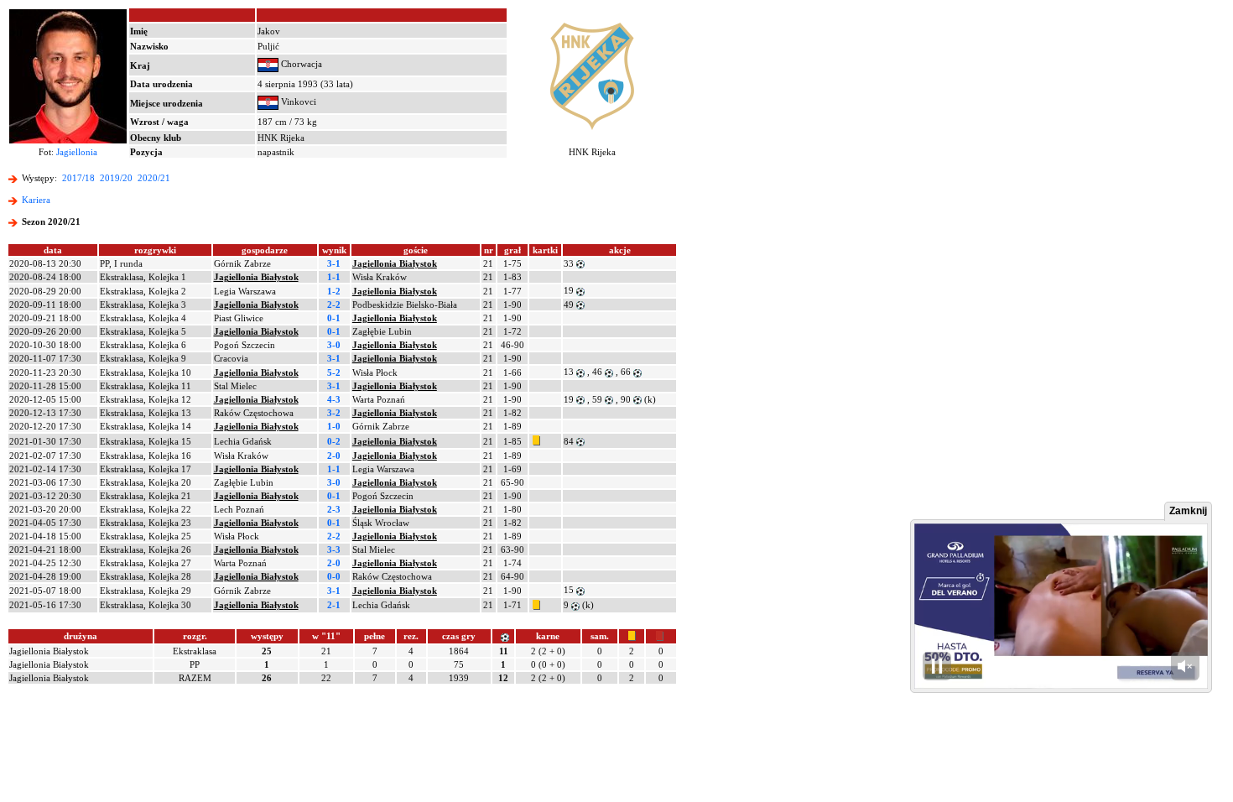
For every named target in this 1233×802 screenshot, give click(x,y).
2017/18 (78, 178)
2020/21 (154, 178)
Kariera (36, 200)
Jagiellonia (76, 152)
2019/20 (116, 178)
